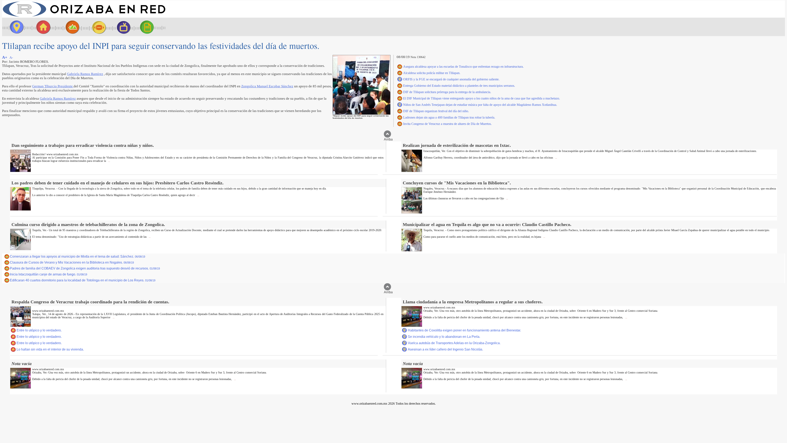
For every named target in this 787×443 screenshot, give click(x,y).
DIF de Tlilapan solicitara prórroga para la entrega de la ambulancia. (447, 92)
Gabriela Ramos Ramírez (85, 74)
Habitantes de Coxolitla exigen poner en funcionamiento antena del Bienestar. (464, 330)
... (109, 161)
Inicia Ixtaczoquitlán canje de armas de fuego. (48, 274)
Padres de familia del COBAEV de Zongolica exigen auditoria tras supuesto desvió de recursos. (85, 268)
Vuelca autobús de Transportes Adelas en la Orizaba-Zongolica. (454, 343)
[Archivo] (150, 27)
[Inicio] (84, 16)
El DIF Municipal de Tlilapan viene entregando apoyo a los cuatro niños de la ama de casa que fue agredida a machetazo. (481, 98)
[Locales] (42, 27)
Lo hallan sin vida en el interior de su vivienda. (50, 349)
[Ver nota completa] (20, 171)
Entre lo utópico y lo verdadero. (39, 330)
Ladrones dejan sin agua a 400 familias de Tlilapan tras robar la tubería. (449, 117)
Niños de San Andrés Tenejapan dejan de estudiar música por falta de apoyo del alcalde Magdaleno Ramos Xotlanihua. (480, 104)
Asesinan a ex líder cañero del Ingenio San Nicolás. (445, 349)
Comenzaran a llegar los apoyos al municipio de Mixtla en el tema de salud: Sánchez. (77, 256)
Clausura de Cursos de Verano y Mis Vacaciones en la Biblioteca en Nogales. (72, 262)
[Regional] (68, 27)
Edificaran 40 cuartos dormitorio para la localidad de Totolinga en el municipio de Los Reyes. (82, 280)
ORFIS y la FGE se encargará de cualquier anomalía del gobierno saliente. (451, 79)
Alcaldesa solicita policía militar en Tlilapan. (431, 73)
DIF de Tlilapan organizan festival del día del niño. (436, 111)
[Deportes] (95, 27)
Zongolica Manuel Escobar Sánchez (267, 86)
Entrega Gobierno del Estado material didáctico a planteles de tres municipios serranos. (459, 85)
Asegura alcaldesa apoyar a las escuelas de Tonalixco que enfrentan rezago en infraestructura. (463, 66)
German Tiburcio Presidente (53, 86)
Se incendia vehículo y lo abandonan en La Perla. (444, 336)
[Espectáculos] (122, 27)
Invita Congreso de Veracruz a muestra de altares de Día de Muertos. (447, 124)
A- (11, 57)
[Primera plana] (15, 27)
